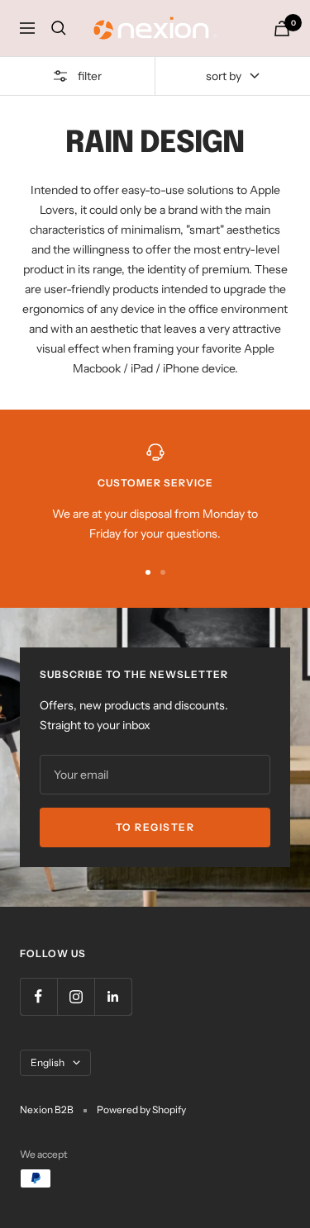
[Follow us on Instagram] (75, 996)
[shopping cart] (282, 28)
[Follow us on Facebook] (38, 996)
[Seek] (58, 28)
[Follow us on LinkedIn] (112, 996)
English (47, 1062)
